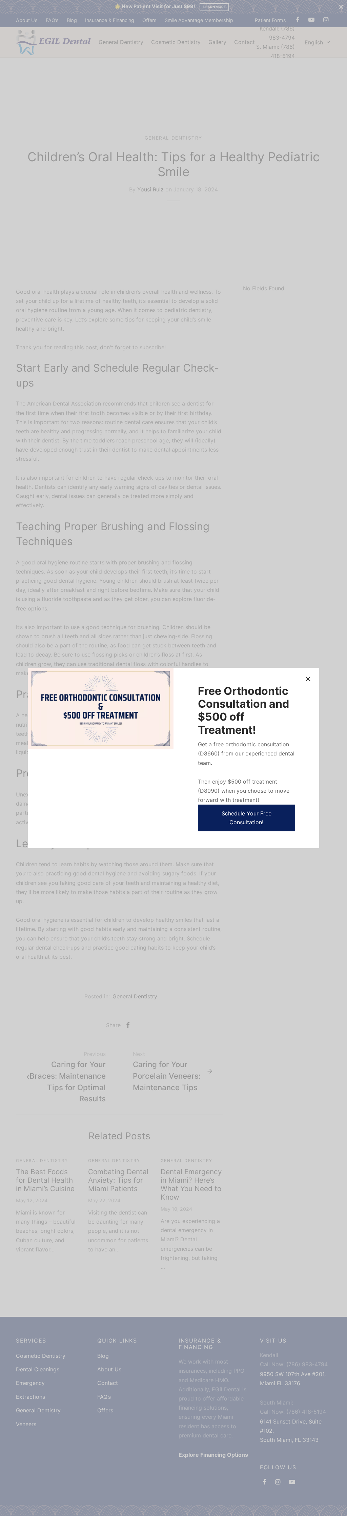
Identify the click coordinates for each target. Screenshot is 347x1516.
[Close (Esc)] (308, 679)
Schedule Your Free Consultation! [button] (246, 818)
